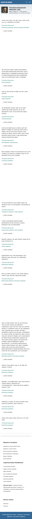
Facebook (5, 503)
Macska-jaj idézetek (8, 479)
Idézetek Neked (6, 2)
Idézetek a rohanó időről (9, 448)
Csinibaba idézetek (8, 476)
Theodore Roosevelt (8, 25)
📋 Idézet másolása (7, 30)
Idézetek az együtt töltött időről (11, 446)
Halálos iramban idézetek (9, 469)
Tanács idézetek (6, 246)
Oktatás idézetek (6, 118)
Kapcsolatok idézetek (8, 230)
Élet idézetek (5, 142)
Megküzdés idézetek (7, 264)
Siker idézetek (19, 230)
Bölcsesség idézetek (7, 280)
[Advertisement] (16, 50)
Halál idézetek (14, 142)
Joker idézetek (7, 481)
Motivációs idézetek (7, 27)
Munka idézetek (6, 82)
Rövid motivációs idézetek (21, 27)
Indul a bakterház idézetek (10, 474)
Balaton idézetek (7, 456)
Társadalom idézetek (8, 211)
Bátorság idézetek (7, 356)
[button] (26, 2)
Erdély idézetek (7, 458)
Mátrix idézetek (7, 471)
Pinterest (5, 506)
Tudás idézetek (18, 211)
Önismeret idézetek (7, 160)
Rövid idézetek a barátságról (10, 453)
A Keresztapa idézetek (9, 466)
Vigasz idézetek (6, 98)
